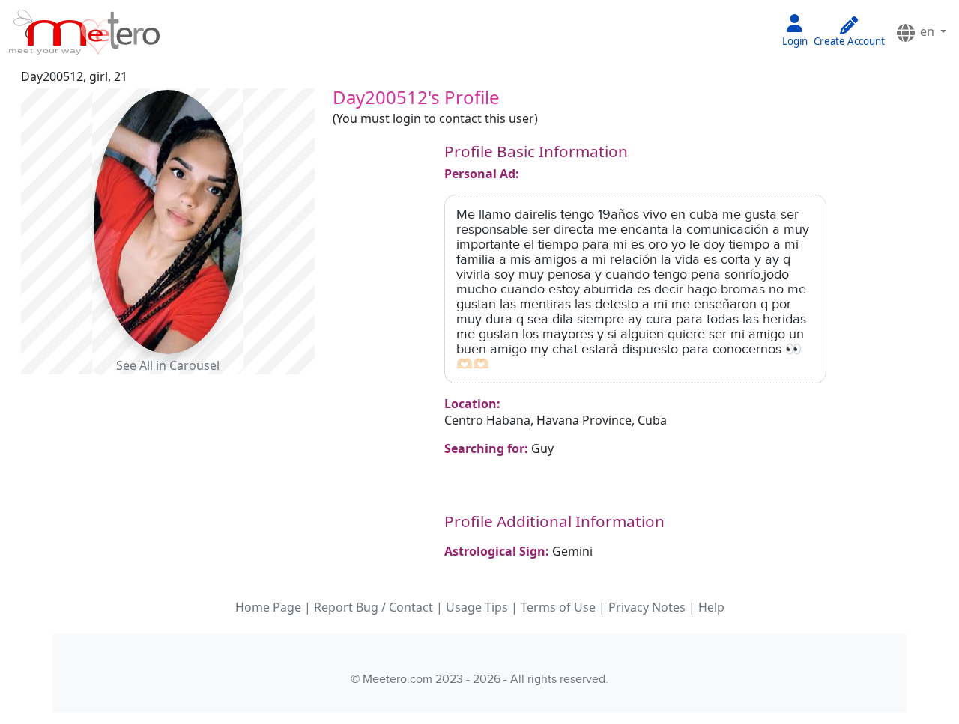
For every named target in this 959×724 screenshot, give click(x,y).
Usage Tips (477, 607)
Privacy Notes (647, 607)
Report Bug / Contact (373, 607)
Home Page (268, 607)
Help (711, 607)
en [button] (927, 31)
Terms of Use (558, 607)
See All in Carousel (168, 365)
